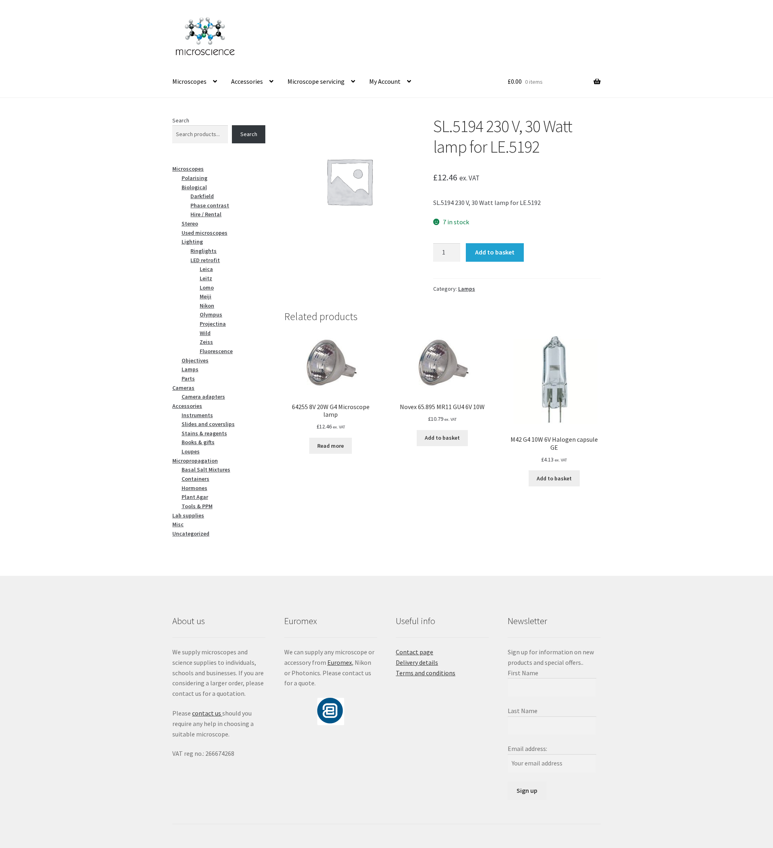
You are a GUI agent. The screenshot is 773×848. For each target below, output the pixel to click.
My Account (385, 81)
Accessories (247, 81)
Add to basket (495, 252)
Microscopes (189, 81)
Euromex (339, 662)
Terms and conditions (425, 673)
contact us (207, 713)
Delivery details (417, 662)
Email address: (527, 749)
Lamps (466, 288)
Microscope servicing (316, 81)
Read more (330, 445)
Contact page (414, 652)
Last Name (522, 711)
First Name (523, 673)
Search (180, 120)
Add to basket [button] (442, 437)
